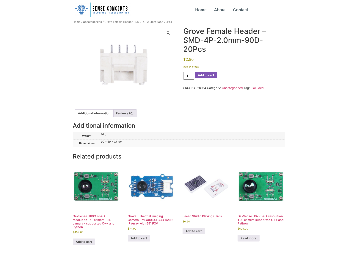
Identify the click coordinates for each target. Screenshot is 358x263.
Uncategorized (92, 22)
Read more (249, 238)
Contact (240, 9)
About (220, 9)
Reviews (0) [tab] (125, 113)
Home (201, 9)
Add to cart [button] (84, 242)
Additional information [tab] (94, 113)
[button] (168, 33)
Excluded (257, 88)
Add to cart (206, 75)
